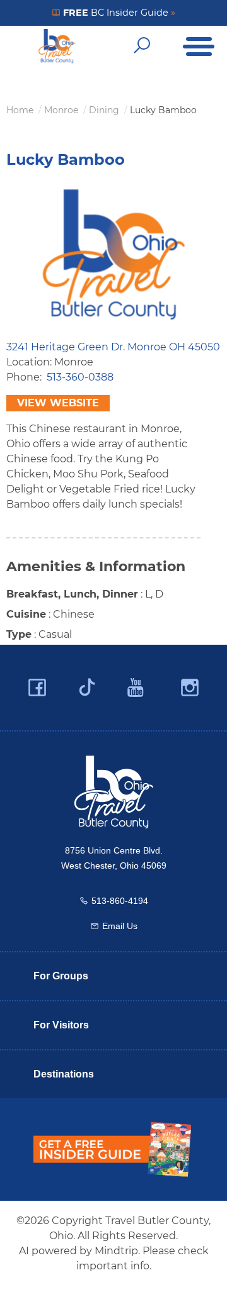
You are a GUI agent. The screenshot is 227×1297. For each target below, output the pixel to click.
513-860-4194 (119, 901)
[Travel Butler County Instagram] (189, 688)
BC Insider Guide (118, 12)
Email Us (119, 926)
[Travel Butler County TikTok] (87, 682)
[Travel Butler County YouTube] (136, 688)
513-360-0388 (80, 377)
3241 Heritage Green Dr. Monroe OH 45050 (113, 347)
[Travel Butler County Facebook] (37, 688)
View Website (58, 403)
